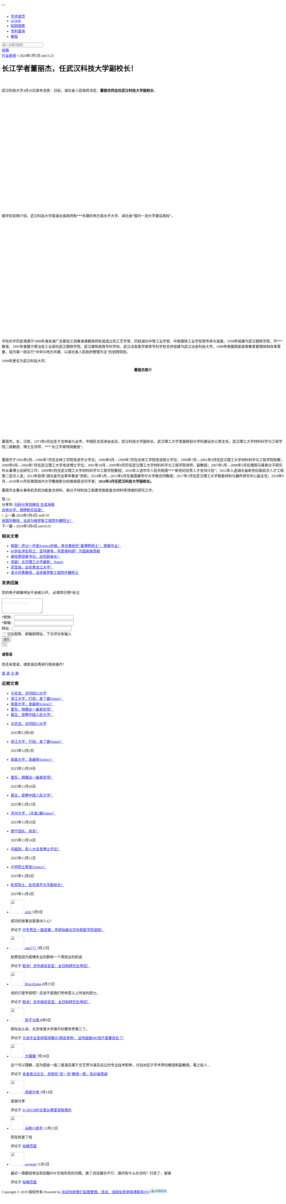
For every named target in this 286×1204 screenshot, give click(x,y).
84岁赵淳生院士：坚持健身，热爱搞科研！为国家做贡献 (55, 551)
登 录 (6, 673)
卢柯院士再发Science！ (29, 867)
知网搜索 (18, 26)
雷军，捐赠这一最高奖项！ (32, 709)
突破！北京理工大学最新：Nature (37, 562)
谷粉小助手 (34, 1128)
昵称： (8, 617)
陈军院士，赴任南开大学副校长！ (37, 885)
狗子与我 (32, 1020)
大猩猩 (31, 1056)
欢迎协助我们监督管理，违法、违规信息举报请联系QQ (105, 1192)
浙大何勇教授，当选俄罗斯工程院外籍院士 (45, 573)
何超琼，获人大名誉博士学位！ (36, 849)
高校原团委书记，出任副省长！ (36, 556)
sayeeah (31, 1164)
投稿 (5, 50)
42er (28, 912)
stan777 (31, 948)
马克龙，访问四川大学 (28, 693)
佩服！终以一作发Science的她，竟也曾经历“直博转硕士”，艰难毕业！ (66, 546)
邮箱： (8, 623)
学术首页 (18, 16)
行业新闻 (9, 56)
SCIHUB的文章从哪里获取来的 (47, 1110)
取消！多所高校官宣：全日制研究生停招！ (56, 966)
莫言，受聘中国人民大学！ (32, 715)
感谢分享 (32, 1092)
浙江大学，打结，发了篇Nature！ (37, 699)
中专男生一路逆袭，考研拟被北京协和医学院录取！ (63, 930)
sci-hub (16, 21)
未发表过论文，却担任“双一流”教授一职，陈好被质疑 (65, 1074)
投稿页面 (29, 1146)
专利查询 (18, 31)
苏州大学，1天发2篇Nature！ (33, 813)
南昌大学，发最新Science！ (32, 704)
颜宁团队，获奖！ (25, 831)
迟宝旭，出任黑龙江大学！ (32, 567)
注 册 (15, 673)
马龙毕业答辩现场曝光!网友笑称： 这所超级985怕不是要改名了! (73, 1038)
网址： (7, 628)
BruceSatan (33, 984)
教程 (14, 36)
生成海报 (47, 505)
